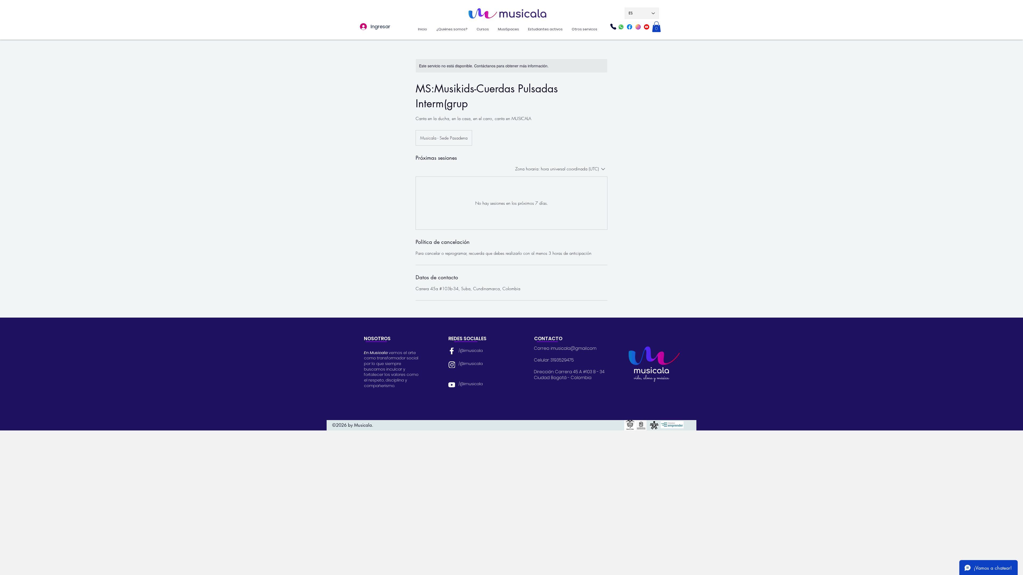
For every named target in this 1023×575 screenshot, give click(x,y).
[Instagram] (638, 27)
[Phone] (613, 26)
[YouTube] (451, 384)
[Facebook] (629, 27)
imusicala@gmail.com (573, 348)
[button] (656, 26)
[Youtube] (646, 27)
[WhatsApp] (621, 27)
